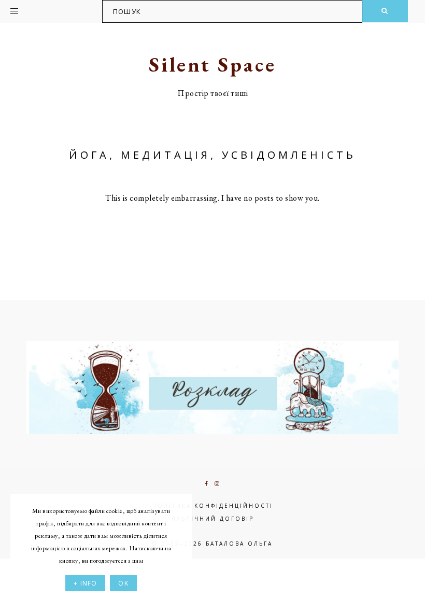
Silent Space (212, 64)
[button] (42, 9)
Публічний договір (213, 518)
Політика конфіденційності (212, 505)
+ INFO (85, 583)
